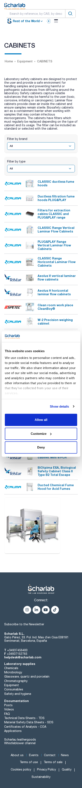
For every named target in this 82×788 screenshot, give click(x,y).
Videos (9, 709)
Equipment (11, 685)
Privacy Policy (46, 769)
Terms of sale (53, 762)
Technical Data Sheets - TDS (24, 718)
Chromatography (16, 681)
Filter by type (16, 161)
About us (17, 755)
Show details (59, 406)
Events (33, 755)
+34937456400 (17, 650)
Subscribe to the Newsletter (24, 624)
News (65, 755)
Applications (13, 731)
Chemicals (11, 668)
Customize (38, 433)
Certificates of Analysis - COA (25, 726)
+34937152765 (17, 653)
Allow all (41, 420)
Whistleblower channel (20, 743)
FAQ (7, 714)
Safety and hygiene (17, 693)
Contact (50, 755)
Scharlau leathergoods (20, 739)
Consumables (13, 689)
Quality (66, 769)
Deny (41, 447)
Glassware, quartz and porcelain (26, 676)
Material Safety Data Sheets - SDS (28, 722)
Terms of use (29, 762)
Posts (8, 705)
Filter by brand (17, 139)
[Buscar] (70, 13)
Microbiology (13, 672)
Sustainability (41, 777)
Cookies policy (21, 769)
